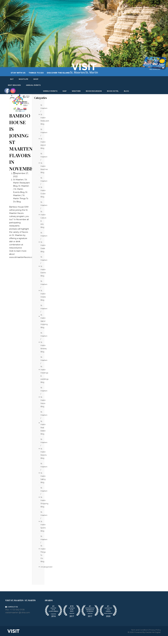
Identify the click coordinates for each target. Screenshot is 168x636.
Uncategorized (41, 567)
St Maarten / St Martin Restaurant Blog (41, 114)
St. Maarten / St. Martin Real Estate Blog (41, 423)
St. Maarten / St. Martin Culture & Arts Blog (41, 214)
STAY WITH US (18, 73)
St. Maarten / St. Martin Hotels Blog (41, 290)
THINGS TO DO (36, 73)
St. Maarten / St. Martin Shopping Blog (41, 497)
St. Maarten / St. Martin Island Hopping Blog (41, 316)
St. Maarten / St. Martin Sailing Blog (41, 472)
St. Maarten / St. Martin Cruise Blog (41, 187)
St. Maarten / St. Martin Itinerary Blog (41, 342)
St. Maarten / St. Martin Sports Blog (41, 521)
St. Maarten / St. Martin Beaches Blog (41, 162)
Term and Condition (139, 630)
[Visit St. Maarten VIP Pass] (154, 63)
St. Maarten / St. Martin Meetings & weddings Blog (41, 369)
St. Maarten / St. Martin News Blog (41, 397)
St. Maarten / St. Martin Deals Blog (41, 242)
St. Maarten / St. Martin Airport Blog (41, 138)
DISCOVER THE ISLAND (58, 73)
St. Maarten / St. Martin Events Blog (41, 266)
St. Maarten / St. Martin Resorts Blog (41, 448)
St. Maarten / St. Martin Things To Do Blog (41, 548)
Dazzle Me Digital (152, 632)
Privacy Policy (155, 630)
